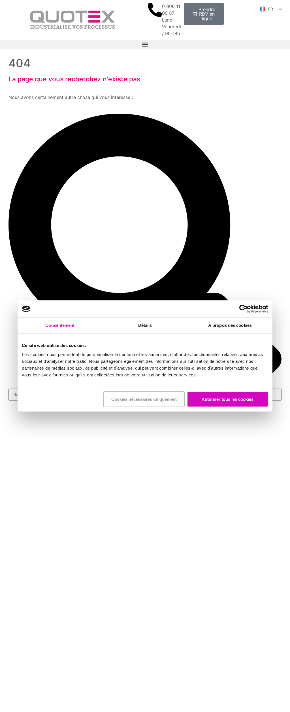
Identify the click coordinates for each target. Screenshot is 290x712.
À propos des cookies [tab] (230, 325)
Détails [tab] (145, 325)
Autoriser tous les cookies (227, 399)
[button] (145, 44)
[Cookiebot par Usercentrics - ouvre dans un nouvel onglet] (243, 309)
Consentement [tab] (59, 325)
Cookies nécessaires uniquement (144, 399)
